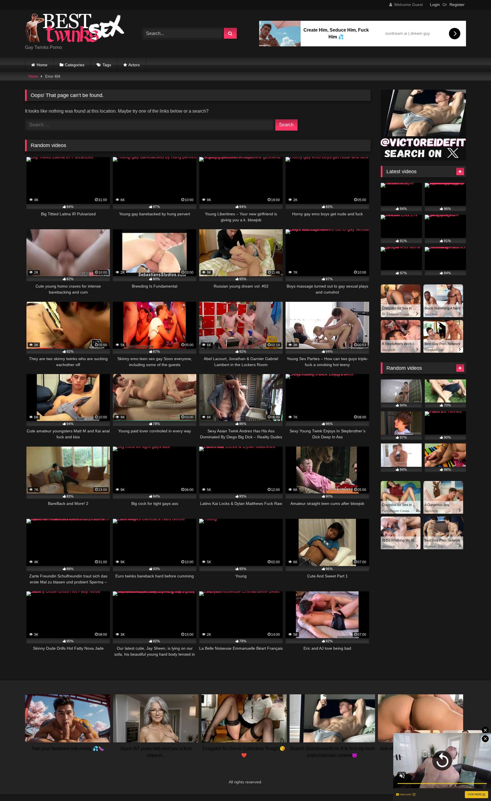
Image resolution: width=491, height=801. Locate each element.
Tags (107, 65)
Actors (134, 65)
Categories (74, 65)
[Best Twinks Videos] (74, 29)
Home (42, 65)
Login (435, 4)
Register (457, 4)
